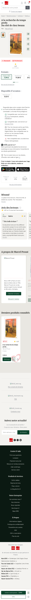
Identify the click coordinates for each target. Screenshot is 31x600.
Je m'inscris (23, 432)
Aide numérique (15, 467)
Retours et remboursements (15, 464)
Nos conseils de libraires (15, 387)
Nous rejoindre (15, 505)
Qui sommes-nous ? (16, 499)
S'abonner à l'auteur (13, 293)
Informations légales (15, 521)
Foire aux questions (15, 455)
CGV (15, 530)
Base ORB (15, 511)
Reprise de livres (15, 483)
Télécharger (7, 359)
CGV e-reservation (15, 533)
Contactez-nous (15, 411)
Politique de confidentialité (15, 524)
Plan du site (15, 536)
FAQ (15, 399)
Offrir (13, 596)
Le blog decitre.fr (15, 489)
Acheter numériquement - (13, 592)
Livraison (15, 458)
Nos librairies (15, 502)
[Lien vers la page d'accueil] (6, 3)
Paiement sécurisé (15, 461)
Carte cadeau (15, 480)
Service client (15, 470)
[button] (15, 199)
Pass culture (15, 486)
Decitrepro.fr (15, 508)
